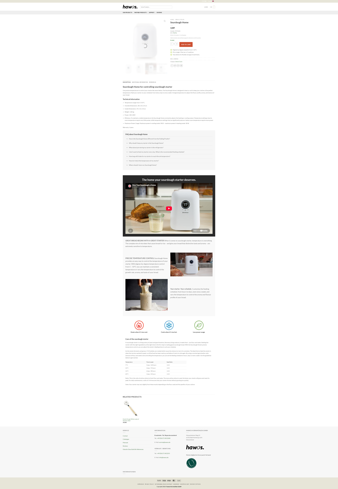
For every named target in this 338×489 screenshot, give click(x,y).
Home (172, 19)
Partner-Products (140, 12)
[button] (212, 7)
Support (151, 12)
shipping (175, 32)
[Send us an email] (205, 1)
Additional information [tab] (140, 316)
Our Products (127, 12)
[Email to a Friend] (178, 65)
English (210, 1)
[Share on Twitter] (175, 65)
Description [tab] (127, 316)
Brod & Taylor (180, 19)
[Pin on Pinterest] (181, 65)
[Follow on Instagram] (203, 1)
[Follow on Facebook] (202, 1)
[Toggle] (127, 373)
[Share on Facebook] (171, 65)
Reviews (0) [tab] (152, 316)
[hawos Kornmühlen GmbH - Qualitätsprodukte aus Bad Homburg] (130, 7)
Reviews (159, 12)
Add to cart (186, 44)
